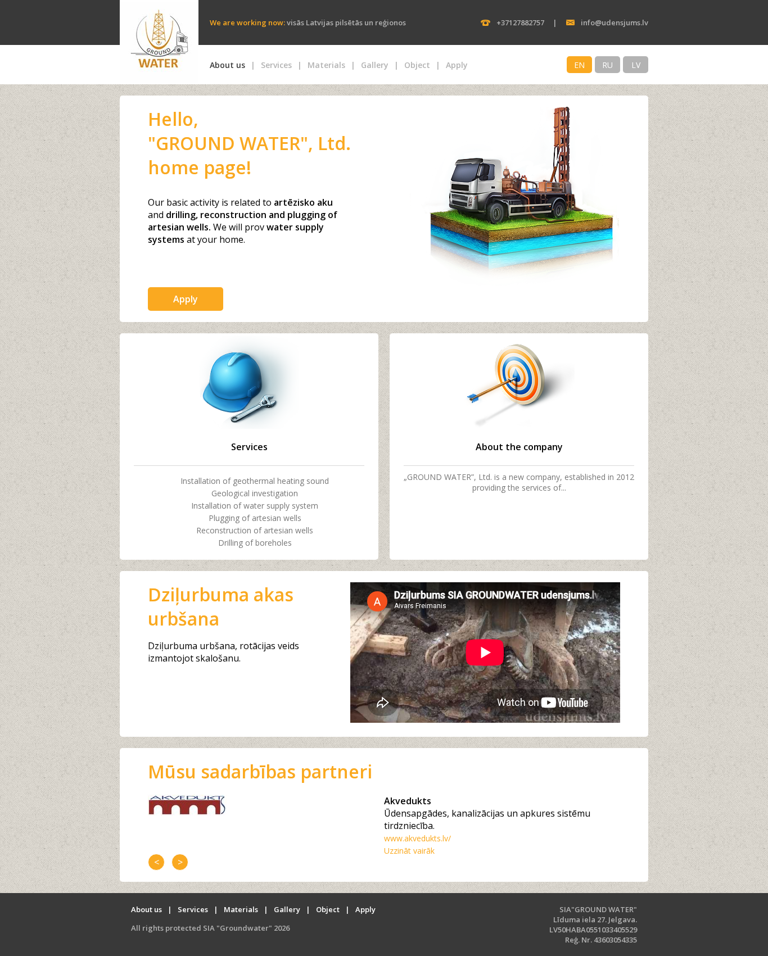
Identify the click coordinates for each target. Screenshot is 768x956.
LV (635, 65)
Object (417, 65)
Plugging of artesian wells (255, 518)
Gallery (374, 65)
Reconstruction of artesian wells (254, 530)
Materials (326, 65)
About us (227, 65)
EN (579, 65)
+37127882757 (520, 22)
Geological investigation (254, 493)
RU (607, 65)
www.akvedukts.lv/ (417, 838)
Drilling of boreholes (255, 542)
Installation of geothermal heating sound (254, 480)
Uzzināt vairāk (409, 850)
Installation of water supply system (254, 505)
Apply (457, 65)
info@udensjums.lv (614, 22)
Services (276, 65)
